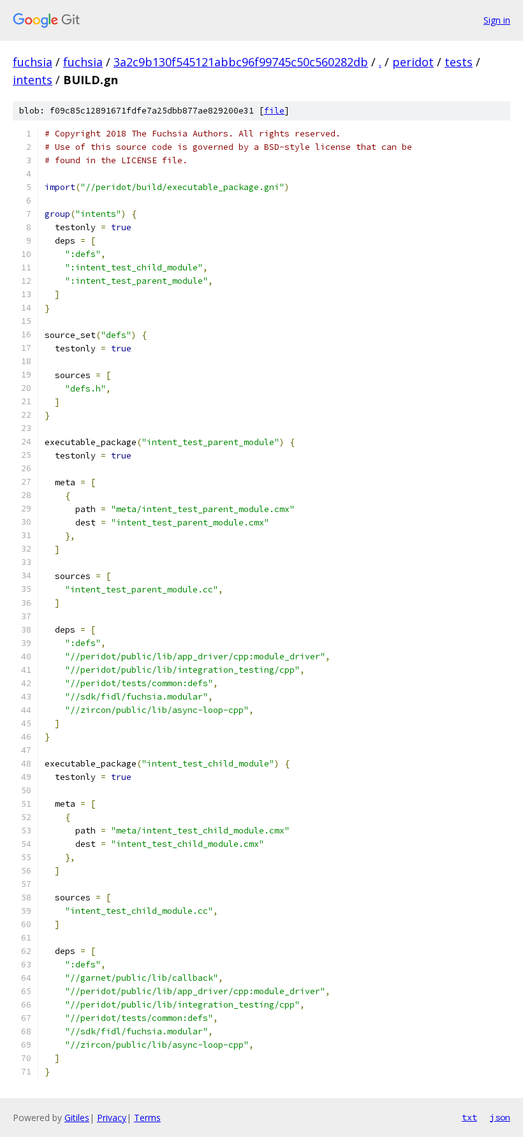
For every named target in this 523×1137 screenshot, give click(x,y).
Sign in (496, 20)
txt (469, 1117)
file (274, 110)
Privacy (111, 1117)
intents (32, 79)
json (500, 1117)
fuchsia (32, 62)
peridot (413, 62)
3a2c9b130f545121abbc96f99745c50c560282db (241, 62)
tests (459, 62)
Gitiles (76, 1117)
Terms (147, 1117)
